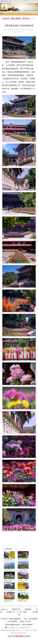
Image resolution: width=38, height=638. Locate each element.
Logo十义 (4, 609)
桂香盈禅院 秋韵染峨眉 (23, 600)
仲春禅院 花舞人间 (23, 570)
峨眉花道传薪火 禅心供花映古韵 (12, 600)
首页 (1, 13)
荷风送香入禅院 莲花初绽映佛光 (12, 570)
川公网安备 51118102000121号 (18, 627)
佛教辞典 (28, 609)
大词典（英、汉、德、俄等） (17, 611)
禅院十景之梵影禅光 (9, 590)
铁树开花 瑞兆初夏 (23, 560)
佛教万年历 (16, 609)
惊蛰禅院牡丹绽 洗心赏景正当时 (12, 580)
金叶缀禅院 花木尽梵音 (23, 590)
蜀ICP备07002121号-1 (19, 633)
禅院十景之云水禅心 (23, 580)
